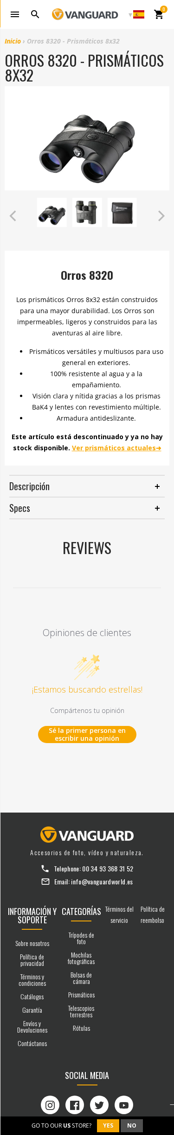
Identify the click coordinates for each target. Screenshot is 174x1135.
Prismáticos (81, 994)
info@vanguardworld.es (102, 881)
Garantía (32, 1010)
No (131, 1125)
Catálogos (32, 996)
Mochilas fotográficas (81, 958)
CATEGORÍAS (81, 911)
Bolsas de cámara (81, 978)
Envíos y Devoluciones (32, 1026)
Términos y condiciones (32, 979)
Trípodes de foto (81, 938)
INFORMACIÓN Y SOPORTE (32, 915)
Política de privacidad (32, 960)
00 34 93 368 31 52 (107, 868)
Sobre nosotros (32, 943)
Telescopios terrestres (81, 1011)
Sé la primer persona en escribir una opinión (87, 734)
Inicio (13, 41)
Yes (108, 1125)
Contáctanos (32, 1043)
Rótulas (81, 1028)
